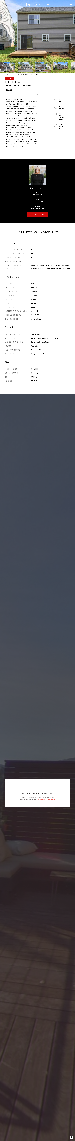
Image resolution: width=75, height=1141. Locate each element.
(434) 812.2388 (37, 201)
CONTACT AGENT (37, 214)
